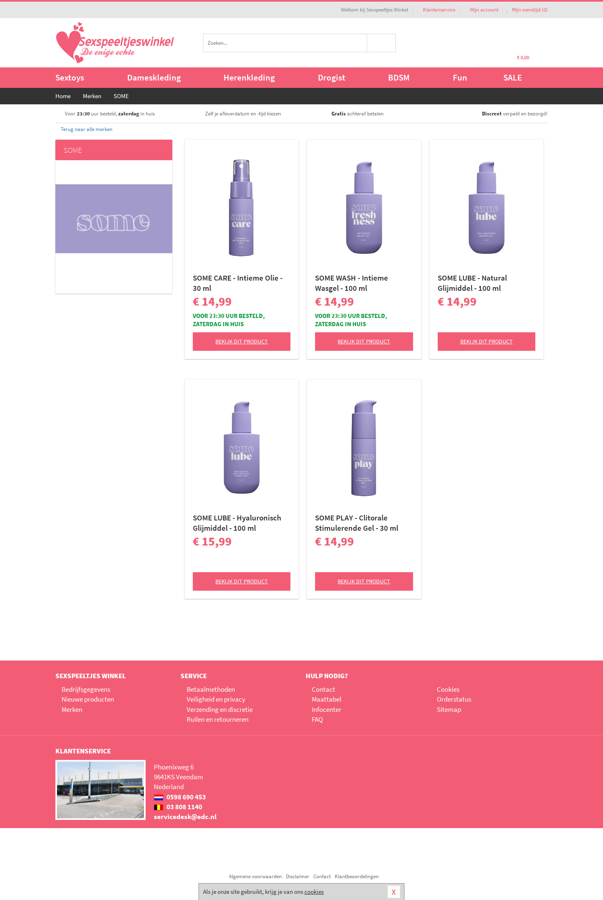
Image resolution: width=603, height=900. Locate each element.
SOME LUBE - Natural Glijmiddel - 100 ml (472, 283)
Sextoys (69, 77)
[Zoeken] (381, 43)
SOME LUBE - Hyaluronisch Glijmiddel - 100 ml (237, 523)
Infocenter (326, 709)
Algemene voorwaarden (255, 876)
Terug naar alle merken (85, 129)
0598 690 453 (185, 796)
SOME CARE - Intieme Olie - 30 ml (238, 283)
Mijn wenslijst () (529, 9)
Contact (323, 689)
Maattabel (326, 699)
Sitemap (449, 709)
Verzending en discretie (220, 709)
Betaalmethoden (211, 689)
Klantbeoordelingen (357, 876)
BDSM (399, 77)
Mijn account (484, 9)
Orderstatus (454, 699)
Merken (72, 709)
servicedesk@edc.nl (185, 816)
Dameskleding (154, 77)
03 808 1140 (183, 806)
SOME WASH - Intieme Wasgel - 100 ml (351, 283)
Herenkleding (249, 77)
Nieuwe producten (88, 699)
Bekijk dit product (241, 341)
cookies (314, 891)
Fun (460, 77)
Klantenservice (439, 9)
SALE (512, 77)
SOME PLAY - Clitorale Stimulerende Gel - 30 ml (356, 523)
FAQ (317, 719)
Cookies (448, 689)
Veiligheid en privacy (216, 699)
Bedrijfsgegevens (86, 689)
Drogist (331, 77)
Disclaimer (297, 876)
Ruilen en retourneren (218, 719)
